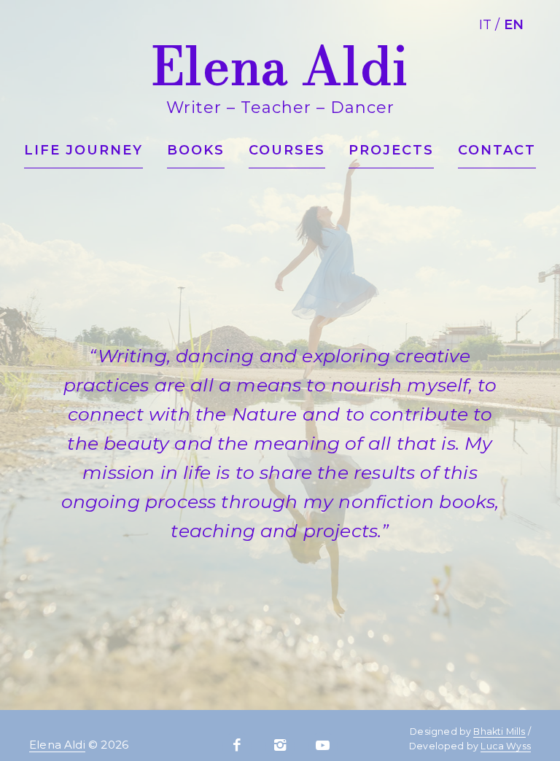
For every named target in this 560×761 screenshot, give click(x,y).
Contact (497, 150)
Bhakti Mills (499, 731)
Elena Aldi (57, 745)
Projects (391, 150)
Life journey (83, 150)
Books (196, 150)
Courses (287, 150)
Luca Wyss (506, 746)
